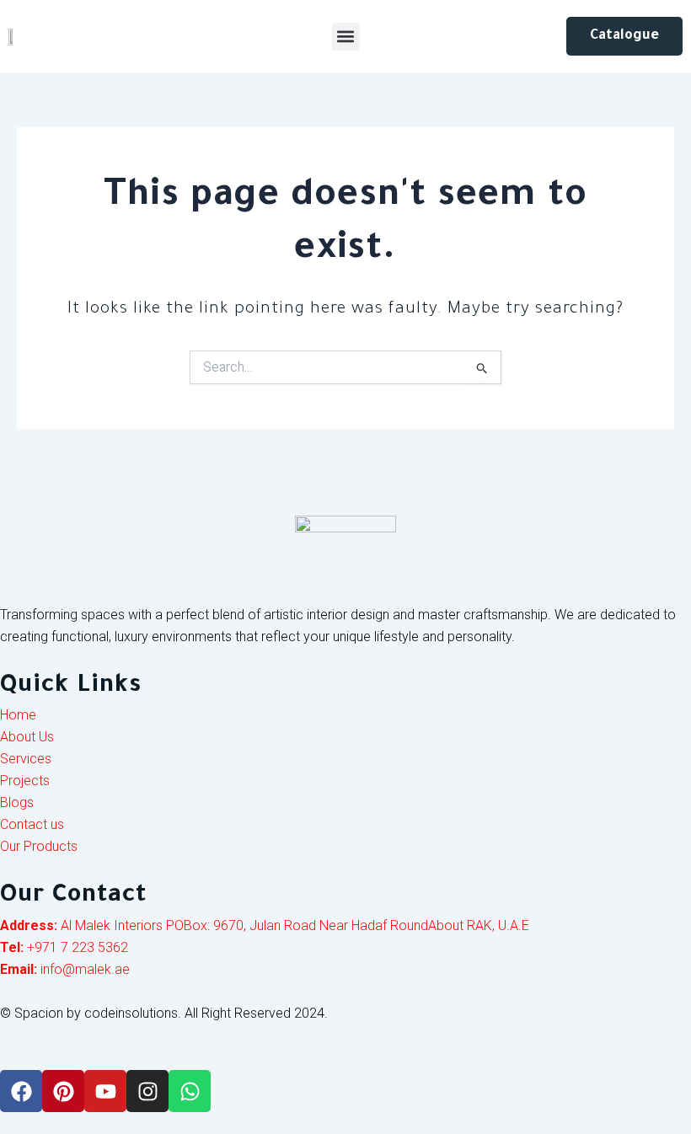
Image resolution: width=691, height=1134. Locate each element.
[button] (346, 37)
